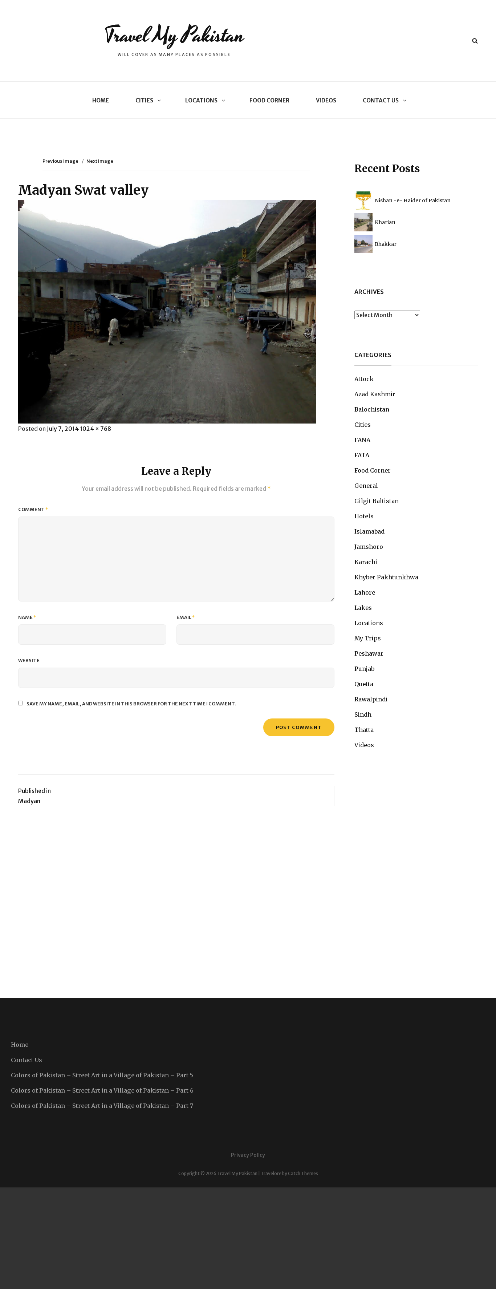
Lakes (363, 607)
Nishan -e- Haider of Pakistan (413, 200)
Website (29, 660)
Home (100, 100)
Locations (201, 100)
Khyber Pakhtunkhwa (386, 577)
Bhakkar (386, 244)
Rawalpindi (370, 699)
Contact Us (381, 100)
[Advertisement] (218, 1238)
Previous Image (60, 161)
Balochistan (371, 409)
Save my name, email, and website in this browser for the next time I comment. (131, 704)
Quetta (363, 684)
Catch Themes (303, 1173)
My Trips (367, 638)
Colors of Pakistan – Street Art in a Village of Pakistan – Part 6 (102, 1090)
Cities (144, 100)
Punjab (364, 668)
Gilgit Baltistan (376, 501)
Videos (326, 100)
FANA (362, 440)
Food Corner (269, 100)
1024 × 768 (95, 428)
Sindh (362, 714)
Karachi (365, 562)
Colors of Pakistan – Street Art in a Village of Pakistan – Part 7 (102, 1105)
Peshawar (368, 653)
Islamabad (369, 531)
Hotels (364, 516)
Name (27, 617)
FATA (361, 455)
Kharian (385, 222)
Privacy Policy (248, 1155)
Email (185, 617)
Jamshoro (368, 546)
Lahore (364, 592)
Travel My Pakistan (174, 35)
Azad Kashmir (374, 394)
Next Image (99, 161)
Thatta (364, 729)
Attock (364, 378)
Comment (33, 509)
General (366, 485)
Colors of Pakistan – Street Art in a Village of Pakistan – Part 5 (102, 1075)
